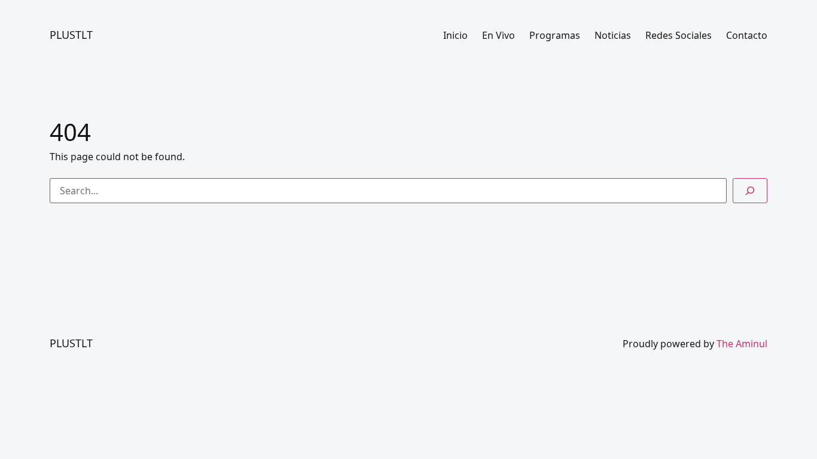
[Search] (750, 190)
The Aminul (742, 343)
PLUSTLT (71, 34)
